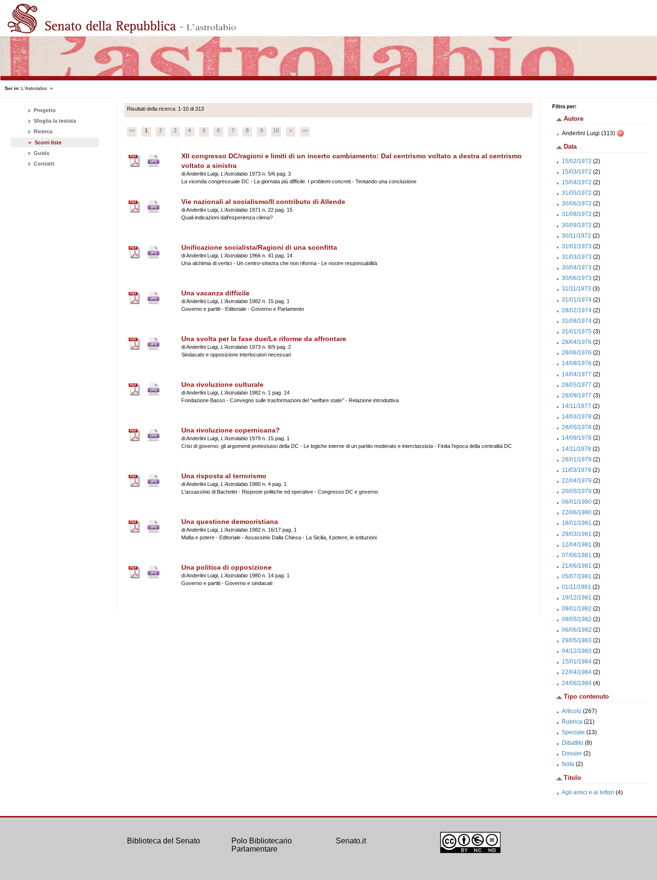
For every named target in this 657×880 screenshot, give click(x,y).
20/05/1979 (577, 491)
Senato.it (351, 841)
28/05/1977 (577, 385)
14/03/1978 (577, 416)
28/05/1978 (577, 427)
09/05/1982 (577, 619)
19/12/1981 (577, 597)
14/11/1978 (576, 449)
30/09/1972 (577, 225)
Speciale (573, 732)
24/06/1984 (577, 683)
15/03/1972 (577, 171)
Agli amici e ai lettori (588, 792)
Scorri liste (48, 142)
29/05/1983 (577, 640)
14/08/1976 (577, 363)
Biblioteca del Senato (163, 841)
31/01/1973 (577, 246)
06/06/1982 (577, 629)
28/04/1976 (577, 342)
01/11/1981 (576, 587)
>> (305, 130)
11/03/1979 (576, 470)
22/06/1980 (577, 512)
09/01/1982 (577, 608)
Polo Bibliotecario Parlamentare (261, 845)
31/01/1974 (577, 299)
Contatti (43, 163)
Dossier (572, 753)
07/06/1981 (577, 555)
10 (276, 130)
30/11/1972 (576, 235)
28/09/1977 (577, 395)
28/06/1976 (577, 352)
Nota (568, 764)
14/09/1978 (577, 437)
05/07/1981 (577, 576)
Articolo (571, 711)
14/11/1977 (576, 406)
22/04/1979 (577, 480)
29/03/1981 (577, 534)
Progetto (44, 110)
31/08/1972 (577, 214)
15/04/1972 (577, 182)
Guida (40, 153)
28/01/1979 (577, 459)
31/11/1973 (576, 288)
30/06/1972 (577, 203)
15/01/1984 (577, 661)
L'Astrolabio (34, 88)
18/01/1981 (577, 523)
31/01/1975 (577, 331)
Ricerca (42, 131)
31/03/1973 (577, 257)
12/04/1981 (577, 544)
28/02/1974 (577, 310)
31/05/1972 (577, 193)
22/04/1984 (577, 672)
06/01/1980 (577, 501)
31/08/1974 (577, 321)
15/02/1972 (577, 161)
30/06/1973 (577, 278)
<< (132, 130)
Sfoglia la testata (54, 121)
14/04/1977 (577, 374)
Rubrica (572, 721)
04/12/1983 (577, 651)
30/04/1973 (577, 267)
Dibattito (572, 743)
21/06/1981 (577, 565)
